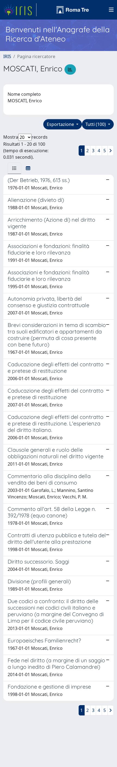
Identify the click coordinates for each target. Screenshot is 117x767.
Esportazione (61, 124)
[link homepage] (19, 9)
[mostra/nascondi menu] (111, 9)
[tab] (14, 168)
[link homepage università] (72, 9)
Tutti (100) (96, 124)
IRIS (7, 56)
